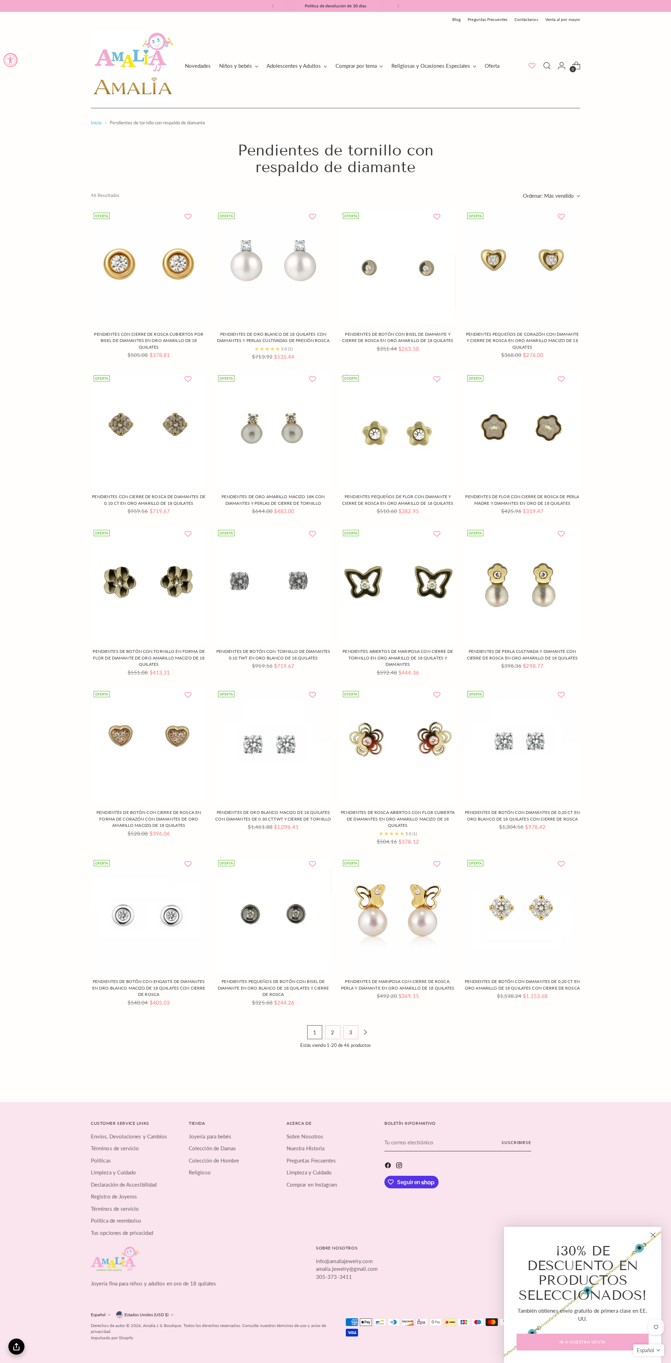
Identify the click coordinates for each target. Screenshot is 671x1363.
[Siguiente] (398, 6)
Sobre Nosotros (305, 1136)
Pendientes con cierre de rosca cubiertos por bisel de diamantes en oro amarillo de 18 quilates (148, 340)
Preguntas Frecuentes (311, 1160)
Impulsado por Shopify (112, 1337)
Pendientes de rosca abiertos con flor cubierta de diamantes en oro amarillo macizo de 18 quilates (398, 819)
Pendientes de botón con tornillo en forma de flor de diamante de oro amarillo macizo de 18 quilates (148, 658)
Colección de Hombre (214, 1160)
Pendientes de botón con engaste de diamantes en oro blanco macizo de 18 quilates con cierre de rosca (148, 988)
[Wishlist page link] (531, 65)
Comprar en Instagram (312, 1184)
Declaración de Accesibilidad (124, 1184)
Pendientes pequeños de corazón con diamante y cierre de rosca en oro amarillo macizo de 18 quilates (522, 340)
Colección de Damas (212, 1148)
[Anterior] (273, 6)
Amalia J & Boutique (162, 1325)
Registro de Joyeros (114, 1196)
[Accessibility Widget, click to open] (10, 60)
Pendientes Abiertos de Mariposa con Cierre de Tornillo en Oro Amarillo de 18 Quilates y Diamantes (397, 658)
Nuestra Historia (305, 1148)
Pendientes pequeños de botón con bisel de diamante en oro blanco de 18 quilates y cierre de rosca (273, 988)
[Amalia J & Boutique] (133, 65)
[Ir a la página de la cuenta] (562, 66)
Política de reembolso (116, 1220)
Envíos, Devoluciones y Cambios (129, 1136)
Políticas (101, 1160)
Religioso (200, 1172)
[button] (648, 1350)
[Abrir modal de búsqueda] (547, 66)
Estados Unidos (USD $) (146, 1314)
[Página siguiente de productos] (365, 1032)
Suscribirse (516, 1142)
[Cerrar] (653, 1235)
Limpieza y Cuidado (113, 1172)
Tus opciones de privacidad (122, 1233)
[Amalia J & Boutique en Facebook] (388, 1166)
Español (98, 1314)
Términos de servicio (115, 1148)
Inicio (96, 122)
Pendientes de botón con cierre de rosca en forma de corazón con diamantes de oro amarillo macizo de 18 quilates (148, 819)
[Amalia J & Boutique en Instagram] (400, 1166)
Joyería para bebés (210, 1136)
